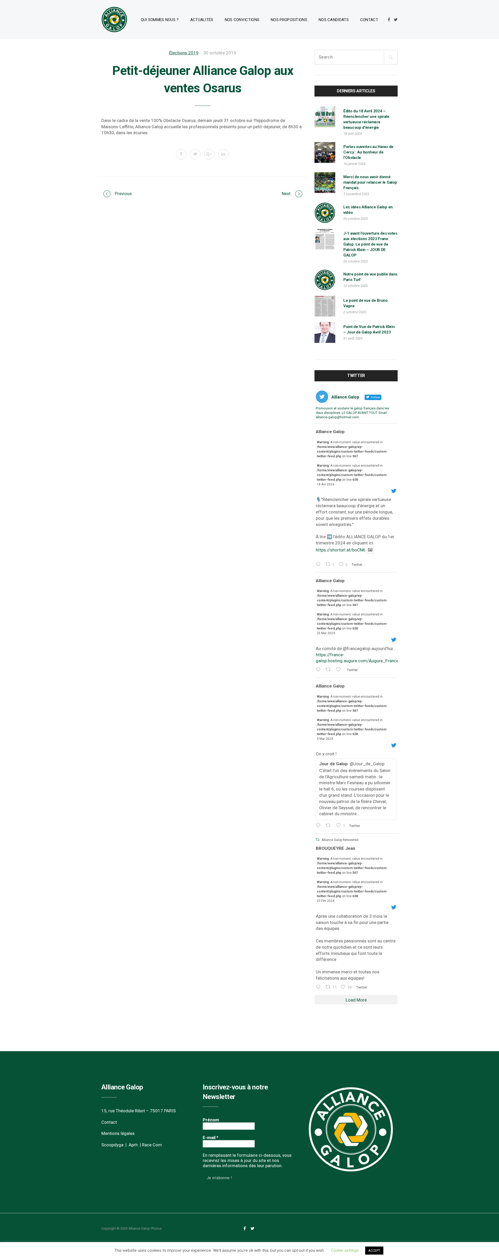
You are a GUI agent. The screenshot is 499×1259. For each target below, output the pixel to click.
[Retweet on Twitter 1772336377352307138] (329, 670)
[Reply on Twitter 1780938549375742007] (319, 564)
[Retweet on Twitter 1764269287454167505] (329, 826)
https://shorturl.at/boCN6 (340, 550)
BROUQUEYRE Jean (335, 848)
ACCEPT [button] (374, 1250)
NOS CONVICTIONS (242, 19)
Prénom (211, 1119)
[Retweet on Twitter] (317, 840)
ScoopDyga (171, 1228)
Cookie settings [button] (345, 1250)
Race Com (152, 1144)
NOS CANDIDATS (334, 19)
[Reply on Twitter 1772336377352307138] (319, 670)
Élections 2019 (184, 52)
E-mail (210, 1137)
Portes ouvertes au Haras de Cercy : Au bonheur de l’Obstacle (368, 152)
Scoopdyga (112, 1144)
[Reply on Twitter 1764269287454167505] (319, 826)
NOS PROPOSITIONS (289, 19)
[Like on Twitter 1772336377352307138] (340, 670)
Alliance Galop (330, 431)
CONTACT (369, 19)
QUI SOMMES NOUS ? (160, 19)
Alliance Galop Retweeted (339, 840)
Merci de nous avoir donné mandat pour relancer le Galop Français (370, 182)
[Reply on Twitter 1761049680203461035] (319, 987)
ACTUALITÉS (201, 19)
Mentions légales (118, 1133)
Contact (109, 1122)
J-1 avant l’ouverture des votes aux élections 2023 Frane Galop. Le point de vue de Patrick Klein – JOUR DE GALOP (370, 244)
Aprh (133, 1144)
